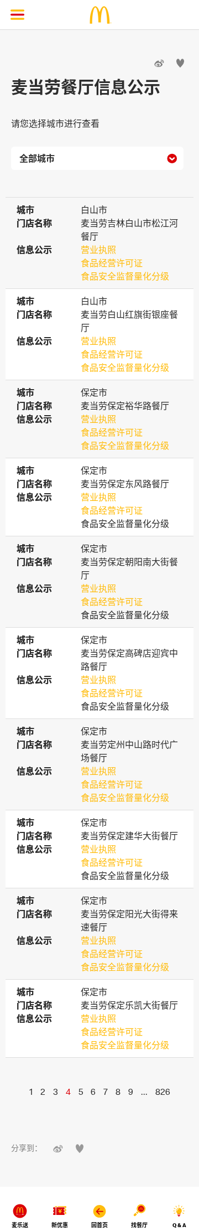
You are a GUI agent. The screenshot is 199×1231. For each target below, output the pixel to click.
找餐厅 (139, 1225)
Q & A (179, 1225)
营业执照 (98, 249)
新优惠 (59, 1225)
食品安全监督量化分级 (125, 276)
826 (162, 1091)
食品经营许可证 (112, 262)
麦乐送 (20, 1225)
